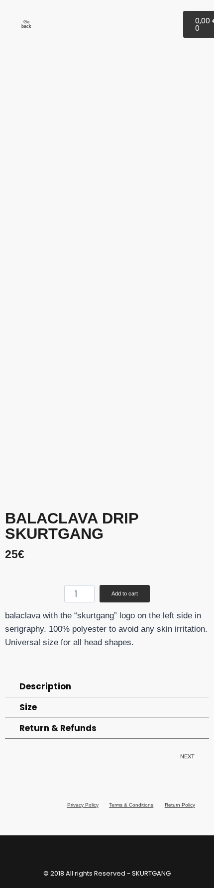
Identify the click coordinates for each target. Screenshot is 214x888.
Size (28, 707)
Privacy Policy (83, 805)
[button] (14, 278)
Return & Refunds (58, 728)
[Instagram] (167, 22)
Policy (187, 805)
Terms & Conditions (131, 805)
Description (45, 686)
